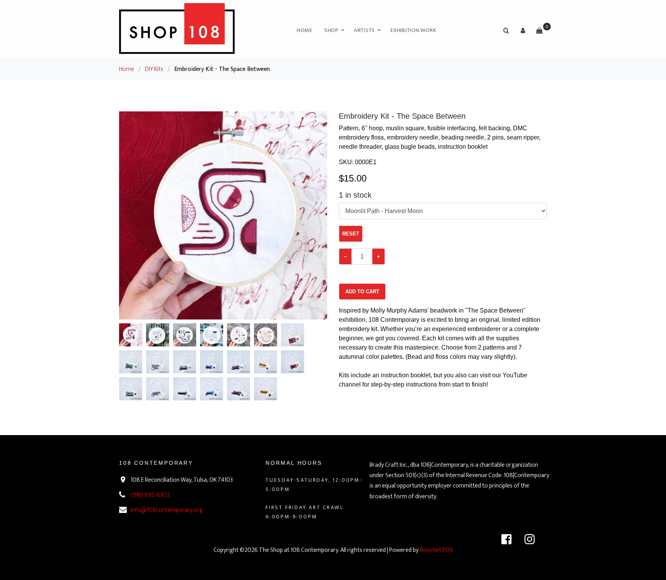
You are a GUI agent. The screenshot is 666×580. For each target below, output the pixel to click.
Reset (350, 234)
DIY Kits (154, 69)
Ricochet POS (436, 550)
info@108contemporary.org (167, 510)
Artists (364, 30)
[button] (522, 30)
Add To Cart (362, 291)
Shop (331, 30)
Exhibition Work (413, 30)
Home (305, 30)
